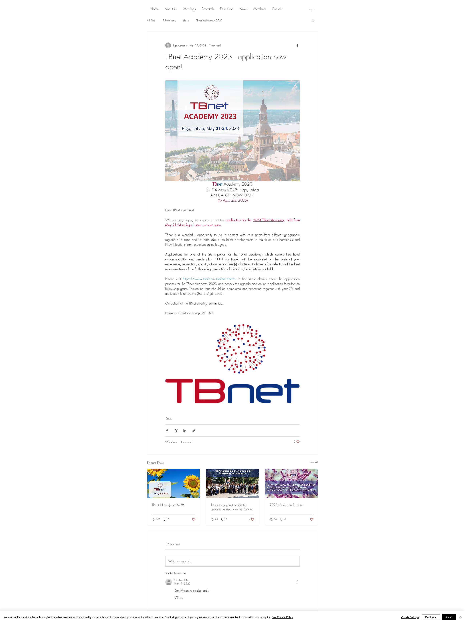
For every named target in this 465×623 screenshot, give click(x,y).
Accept (449, 617)
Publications (169, 20)
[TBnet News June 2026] (173, 483)
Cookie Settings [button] (410, 617)
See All (314, 462)
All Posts (151, 20)
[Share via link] (193, 430)
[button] (313, 20)
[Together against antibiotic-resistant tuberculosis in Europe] (232, 483)
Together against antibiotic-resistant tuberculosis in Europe (231, 507)
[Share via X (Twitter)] (176, 430)
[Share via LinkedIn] (185, 430)
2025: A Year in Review (286, 505)
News (186, 20)
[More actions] (297, 45)
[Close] (460, 617)
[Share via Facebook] (167, 430)
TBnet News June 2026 (168, 505)
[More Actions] (297, 582)
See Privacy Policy (282, 617)
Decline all (431, 617)
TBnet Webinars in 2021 (209, 20)
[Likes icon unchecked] (176, 598)
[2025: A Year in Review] (291, 483)
